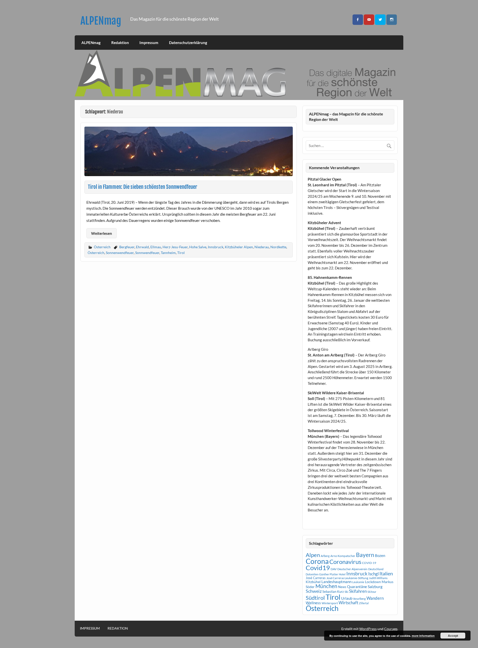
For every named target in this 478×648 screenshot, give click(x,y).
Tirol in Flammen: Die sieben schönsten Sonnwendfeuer (142, 187)
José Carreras (316, 578)
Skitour (371, 591)
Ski (346, 592)
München (326, 586)
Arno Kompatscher (342, 556)
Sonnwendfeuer (147, 252)
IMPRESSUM (90, 628)
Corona (317, 561)
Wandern (375, 598)
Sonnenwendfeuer (120, 252)
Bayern (365, 554)
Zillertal (364, 603)
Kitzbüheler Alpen (239, 247)
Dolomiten (312, 574)
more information (423, 636)
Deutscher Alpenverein (352, 569)
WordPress (368, 629)
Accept (453, 635)
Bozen (380, 555)
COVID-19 (369, 563)
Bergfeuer (126, 247)
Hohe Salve (197, 247)
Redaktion (120, 42)
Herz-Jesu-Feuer (175, 247)
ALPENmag (100, 20)
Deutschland (375, 569)
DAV (334, 569)
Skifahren (358, 591)
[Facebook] (358, 19)
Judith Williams (378, 578)
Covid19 (318, 567)
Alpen (313, 555)
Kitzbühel (313, 582)
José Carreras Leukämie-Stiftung (347, 578)
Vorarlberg (359, 598)
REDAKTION (118, 628)
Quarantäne (357, 586)
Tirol (181, 252)
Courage (390, 629)
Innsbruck (215, 247)
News (342, 587)
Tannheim (168, 252)
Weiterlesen (101, 233)
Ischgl (373, 573)
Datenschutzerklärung (188, 42)
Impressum (148, 42)
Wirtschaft (348, 602)
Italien (386, 573)
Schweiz (314, 591)
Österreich (102, 247)
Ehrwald (142, 247)
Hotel (342, 574)
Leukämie (358, 582)
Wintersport (330, 603)
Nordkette (278, 247)
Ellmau (155, 247)
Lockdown (373, 582)
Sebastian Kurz (333, 592)
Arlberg (325, 555)
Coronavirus (345, 561)
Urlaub (346, 598)
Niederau (261, 247)
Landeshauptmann (336, 581)
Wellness (313, 602)
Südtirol (315, 597)
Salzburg (375, 586)
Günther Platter (328, 574)
